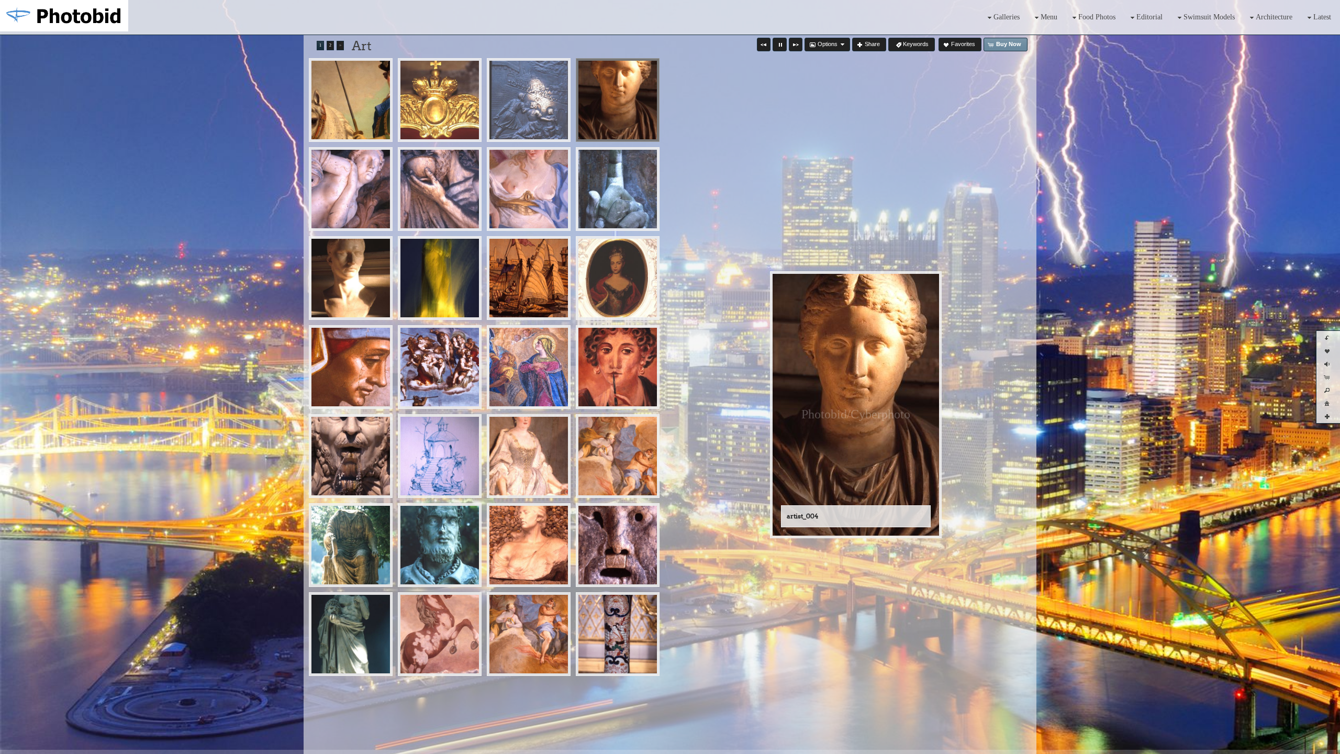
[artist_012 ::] (528, 278)
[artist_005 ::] (350, 189)
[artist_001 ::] (350, 100)
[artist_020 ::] (439, 456)
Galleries (1006, 17)
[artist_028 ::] (350, 634)
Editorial (1149, 17)
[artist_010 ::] (439, 278)
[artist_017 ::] (528, 367)
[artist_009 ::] (350, 278)
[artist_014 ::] (350, 367)
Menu (1049, 17)
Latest (1322, 17)
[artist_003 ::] (528, 100)
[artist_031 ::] (528, 634)
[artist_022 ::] (528, 456)
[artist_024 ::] (350, 545)
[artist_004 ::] (617, 100)
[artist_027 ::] (617, 545)
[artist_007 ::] (528, 189)
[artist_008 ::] (617, 189)
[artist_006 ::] (439, 189)
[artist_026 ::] (528, 545)
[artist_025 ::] (439, 545)
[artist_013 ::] (617, 278)
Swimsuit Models (1209, 17)
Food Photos (1096, 17)
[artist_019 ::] (350, 456)
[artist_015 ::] (439, 367)
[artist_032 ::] (617, 634)
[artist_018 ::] (617, 367)
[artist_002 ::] (439, 100)
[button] (763, 44)
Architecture (1274, 17)
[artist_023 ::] (617, 456)
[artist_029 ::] (439, 634)
